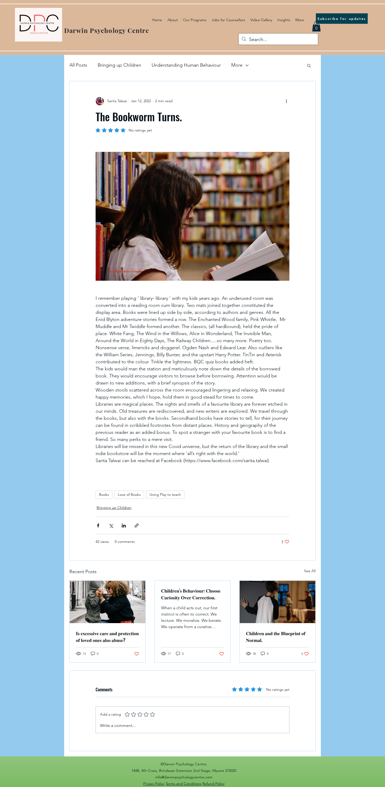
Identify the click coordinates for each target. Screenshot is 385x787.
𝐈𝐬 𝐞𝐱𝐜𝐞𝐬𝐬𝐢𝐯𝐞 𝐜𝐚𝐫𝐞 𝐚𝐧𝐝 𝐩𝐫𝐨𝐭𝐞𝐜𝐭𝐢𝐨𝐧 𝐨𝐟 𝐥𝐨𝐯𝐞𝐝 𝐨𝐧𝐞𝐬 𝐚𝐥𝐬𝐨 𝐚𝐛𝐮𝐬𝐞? (107, 636)
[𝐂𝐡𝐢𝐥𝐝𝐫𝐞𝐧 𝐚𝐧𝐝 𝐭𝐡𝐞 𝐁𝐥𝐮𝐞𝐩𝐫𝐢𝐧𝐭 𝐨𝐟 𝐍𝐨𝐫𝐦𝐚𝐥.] (277, 602)
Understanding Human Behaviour (186, 65)
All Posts (78, 65)
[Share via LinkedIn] (123, 525)
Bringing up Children (119, 65)
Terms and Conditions (183, 783)
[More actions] (286, 101)
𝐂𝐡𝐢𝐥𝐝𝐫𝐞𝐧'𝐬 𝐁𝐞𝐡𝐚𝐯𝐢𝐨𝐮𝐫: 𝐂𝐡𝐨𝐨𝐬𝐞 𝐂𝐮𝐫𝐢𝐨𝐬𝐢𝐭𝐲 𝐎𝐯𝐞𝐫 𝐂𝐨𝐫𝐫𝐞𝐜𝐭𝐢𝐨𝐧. (191, 594)
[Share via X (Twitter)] (110, 525)
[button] (316, 26)
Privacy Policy (153, 783)
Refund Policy (213, 783)
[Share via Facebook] (98, 525)
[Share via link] (136, 525)
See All (310, 570)
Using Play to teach (165, 494)
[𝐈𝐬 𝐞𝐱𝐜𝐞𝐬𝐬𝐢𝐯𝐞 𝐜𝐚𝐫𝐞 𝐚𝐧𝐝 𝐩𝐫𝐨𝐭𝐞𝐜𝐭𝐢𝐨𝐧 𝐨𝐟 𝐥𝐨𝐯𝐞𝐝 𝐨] (107, 602)
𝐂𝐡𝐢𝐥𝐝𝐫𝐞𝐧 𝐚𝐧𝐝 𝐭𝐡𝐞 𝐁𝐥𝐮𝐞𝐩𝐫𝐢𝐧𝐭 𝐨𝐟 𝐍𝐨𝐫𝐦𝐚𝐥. (275, 636)
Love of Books (129, 494)
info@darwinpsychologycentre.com (183, 777)
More (237, 65)
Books (104, 494)
